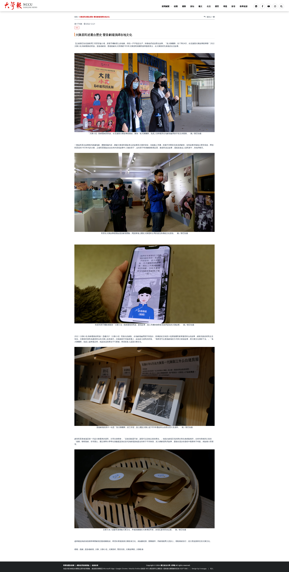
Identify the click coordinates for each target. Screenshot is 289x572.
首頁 (76, 17)
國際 (184, 6)
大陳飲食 (139, 549)
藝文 (200, 6)
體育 (217, 6)
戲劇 (81, 549)
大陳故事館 (130, 549)
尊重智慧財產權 (68, 565)
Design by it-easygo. (199, 568)
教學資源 (243, 6)
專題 (225, 6)
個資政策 (95, 565)
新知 (192, 6)
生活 (209, 6)
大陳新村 (112, 549)
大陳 (97, 549)
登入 (211, 568)
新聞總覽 (165, 6)
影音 (233, 6)
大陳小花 (103, 549)
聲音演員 (121, 549)
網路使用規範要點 (83, 565)
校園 (176, 6)
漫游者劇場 (89, 549)
